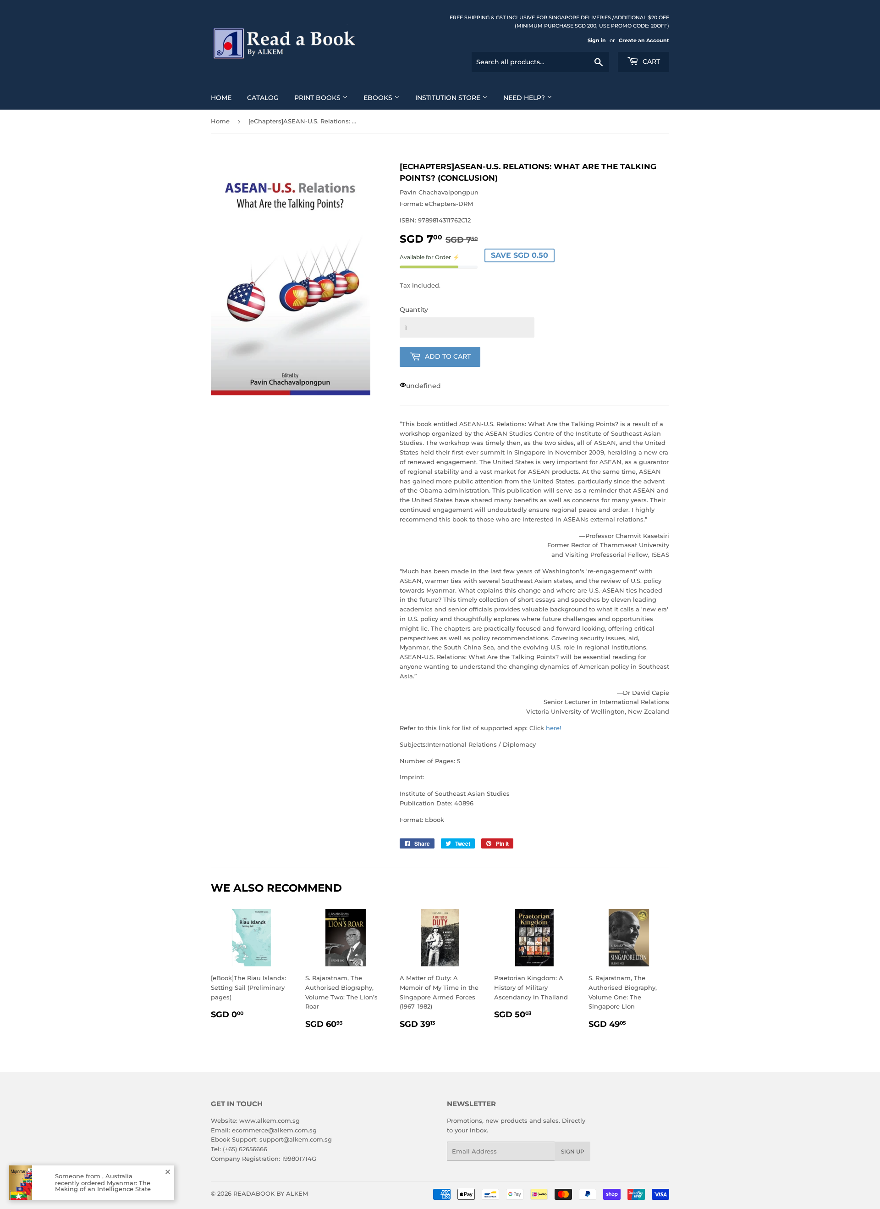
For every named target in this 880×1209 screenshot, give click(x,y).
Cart (650, 61)
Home (221, 98)
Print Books (318, 98)
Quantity (414, 309)
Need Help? (525, 98)
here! (553, 728)
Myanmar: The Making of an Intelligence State (103, 1185)
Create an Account (644, 40)
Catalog (263, 98)
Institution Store (448, 98)
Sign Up (572, 1151)
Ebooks (378, 98)
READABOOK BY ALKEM (270, 1193)
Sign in (597, 40)
